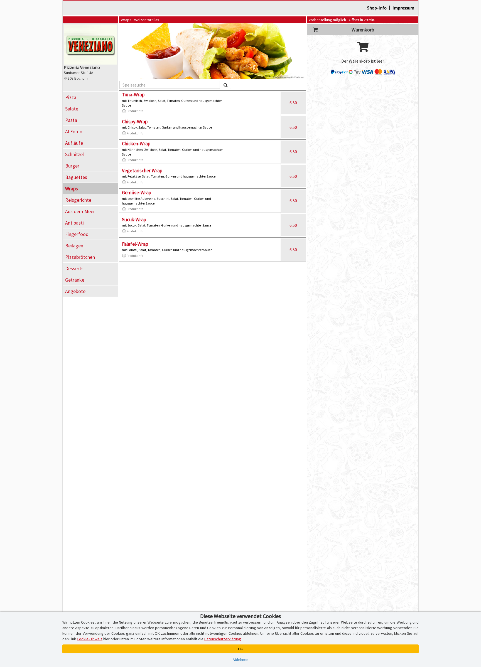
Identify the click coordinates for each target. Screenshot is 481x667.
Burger (72, 166)
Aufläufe (74, 143)
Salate (71, 108)
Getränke (74, 280)
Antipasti (74, 223)
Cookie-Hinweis (89, 638)
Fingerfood (77, 234)
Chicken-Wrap (136, 143)
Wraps (71, 188)
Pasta (71, 120)
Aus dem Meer (80, 211)
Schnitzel (74, 154)
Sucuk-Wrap (134, 219)
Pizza (70, 97)
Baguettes (76, 177)
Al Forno (73, 131)
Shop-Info (377, 8)
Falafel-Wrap (135, 244)
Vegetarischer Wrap (142, 170)
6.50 (293, 102)
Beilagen (74, 245)
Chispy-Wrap (135, 121)
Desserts (74, 268)
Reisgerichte (78, 200)
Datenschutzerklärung (222, 638)
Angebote (75, 291)
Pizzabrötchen (80, 257)
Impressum (403, 8)
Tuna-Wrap (133, 94)
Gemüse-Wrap (136, 192)
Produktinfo (135, 111)
